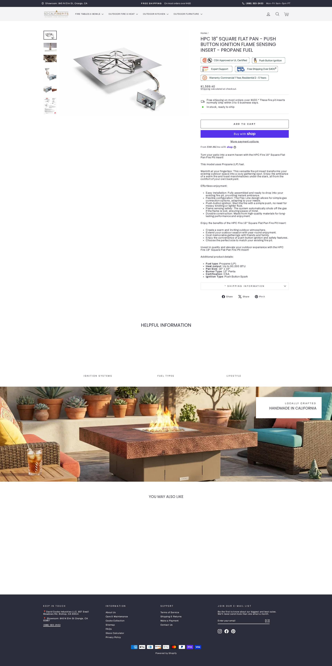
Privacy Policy (113, 637)
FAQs (109, 629)
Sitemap (110, 625)
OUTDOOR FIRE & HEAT (122, 14)
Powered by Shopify (166, 653)
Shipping (205, 89)
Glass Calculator (115, 633)
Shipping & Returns (171, 616)
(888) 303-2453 (52, 625)
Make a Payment (169, 621)
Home (204, 33)
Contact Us (166, 625)
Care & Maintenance (117, 616)
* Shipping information (245, 286)
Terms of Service (169, 612)
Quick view (72, 562)
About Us (111, 612)
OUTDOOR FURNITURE (187, 14)
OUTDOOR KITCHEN (154, 14)
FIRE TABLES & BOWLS (88, 14)
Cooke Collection (115, 621)
